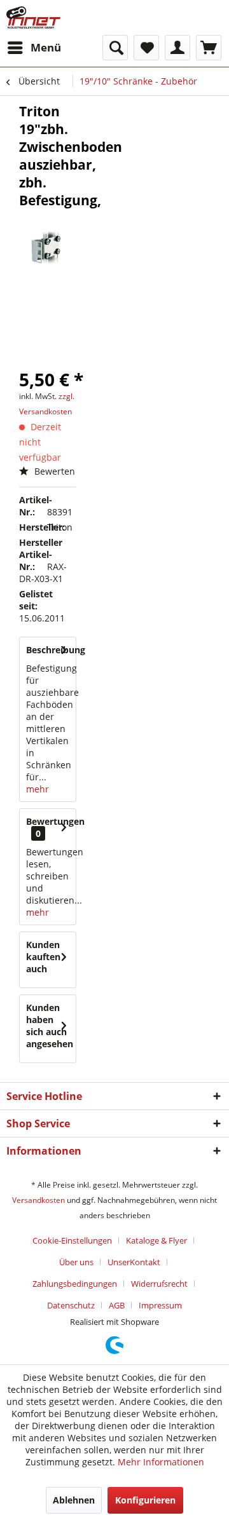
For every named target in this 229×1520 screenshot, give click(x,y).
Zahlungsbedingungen (74, 1283)
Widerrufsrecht (159, 1283)
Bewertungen (55, 821)
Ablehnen (74, 1500)
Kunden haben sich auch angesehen (49, 1025)
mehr (37, 789)
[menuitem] (33, 47)
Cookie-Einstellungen (72, 1240)
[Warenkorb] (208, 47)
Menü (46, 47)
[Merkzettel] (146, 47)
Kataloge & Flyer (156, 1240)
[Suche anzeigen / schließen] (115, 47)
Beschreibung (55, 650)
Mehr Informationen (161, 1462)
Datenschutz (71, 1305)
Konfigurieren (145, 1500)
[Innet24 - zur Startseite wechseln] (33, 17)
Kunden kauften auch (43, 957)
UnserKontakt (134, 1262)
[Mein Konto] (177, 47)
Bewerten (53, 471)
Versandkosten (38, 1200)
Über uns (76, 1262)
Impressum (160, 1305)
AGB (117, 1305)
